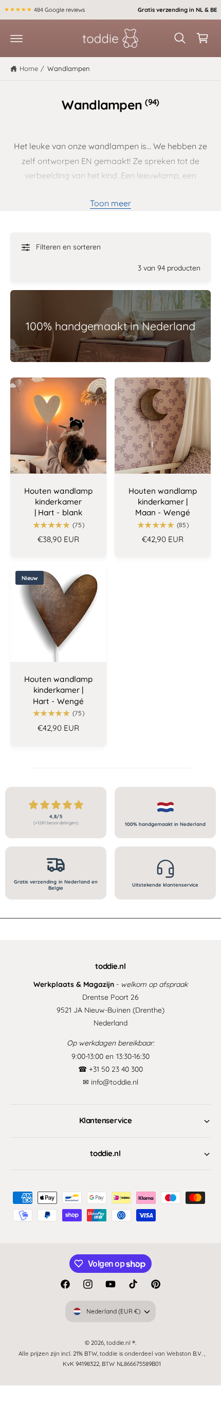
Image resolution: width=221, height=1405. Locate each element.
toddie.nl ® (120, 1342)
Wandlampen (68, 68)
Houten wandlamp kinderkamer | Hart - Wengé (58, 690)
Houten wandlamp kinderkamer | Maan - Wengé (162, 502)
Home (29, 68)
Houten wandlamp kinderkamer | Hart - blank (58, 502)
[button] (16, 38)
